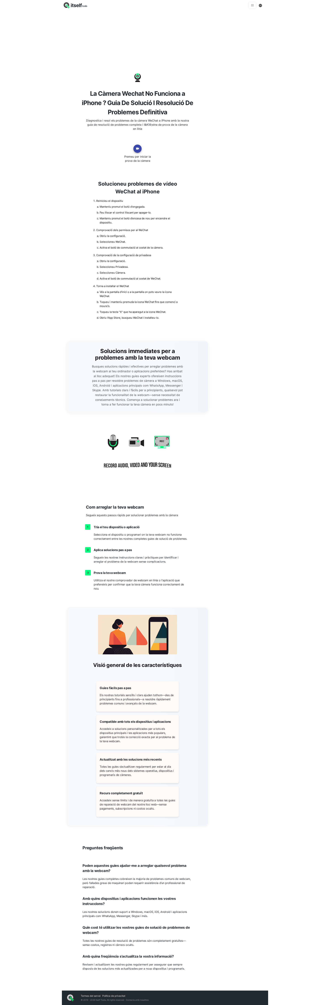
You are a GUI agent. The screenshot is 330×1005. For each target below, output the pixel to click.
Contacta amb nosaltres (137, 1000)
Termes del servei (91, 995)
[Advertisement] (165, 36)
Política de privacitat (113, 995)
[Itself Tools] (137, 455)
